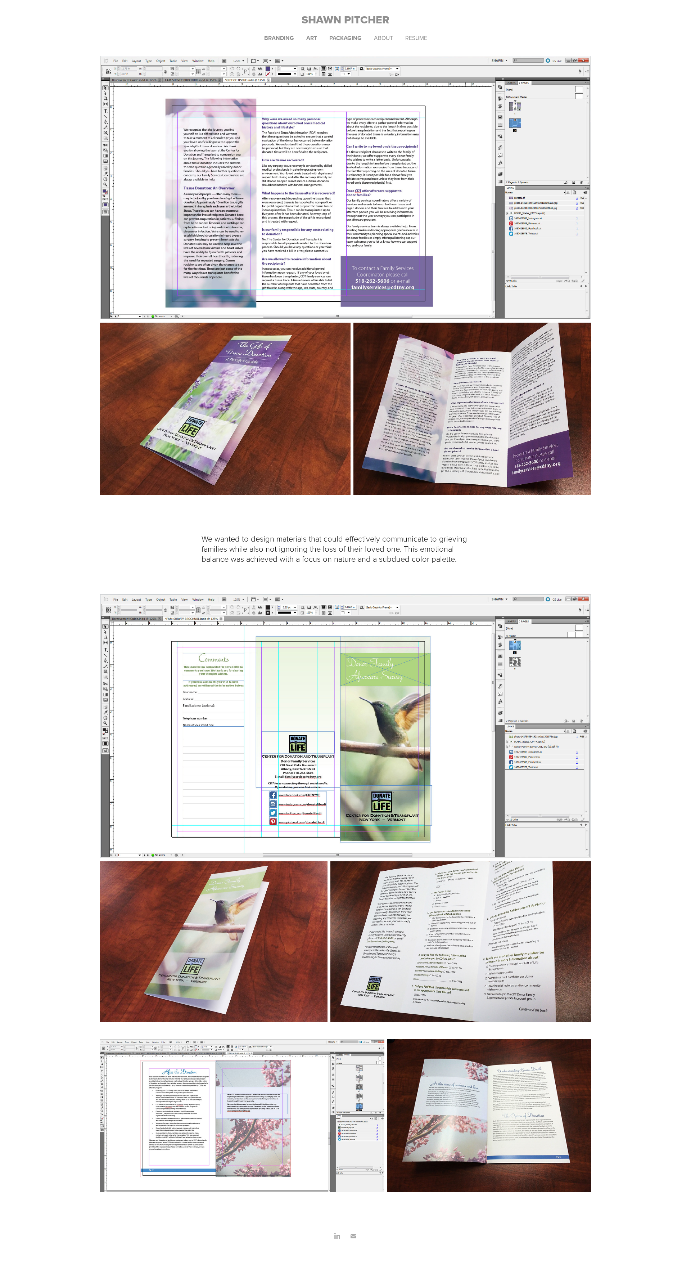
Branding (279, 38)
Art (311, 38)
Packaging (345, 38)
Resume (416, 38)
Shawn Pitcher (345, 19)
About (383, 38)
